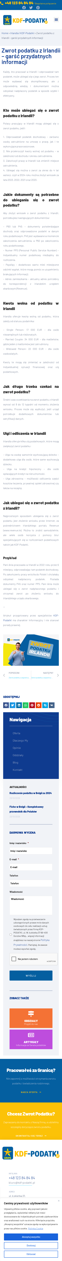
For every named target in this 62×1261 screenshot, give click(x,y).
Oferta (16, 733)
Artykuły (31, 1042)
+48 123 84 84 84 (22, 1177)
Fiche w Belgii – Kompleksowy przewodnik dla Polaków (27, 809)
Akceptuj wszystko (31, 1237)
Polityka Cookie (35, 1228)
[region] (31, 1229)
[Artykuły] (31, 1035)
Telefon (14, 875)
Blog (15, 762)
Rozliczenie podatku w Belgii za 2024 (31, 793)
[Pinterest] (38, 7)
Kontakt (17, 769)
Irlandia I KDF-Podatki (22, 33)
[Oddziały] (31, 1014)
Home (5, 33)
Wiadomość (16, 891)
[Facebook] (24, 7)
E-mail (14, 859)
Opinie (17, 747)
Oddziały (18, 755)
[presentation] (34, 959)
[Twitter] (31, 7)
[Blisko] (59, 1201)
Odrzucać (31, 1254)
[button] (56, 19)
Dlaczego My (20, 740)
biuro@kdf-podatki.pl (22, 1182)
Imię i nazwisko (19, 842)
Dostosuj (31, 1245)
